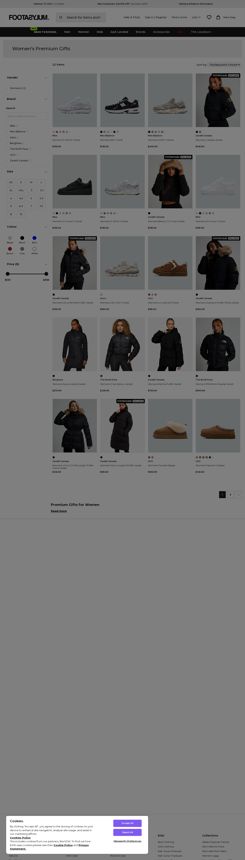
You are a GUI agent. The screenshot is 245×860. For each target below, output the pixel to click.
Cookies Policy (20, 837)
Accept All (127, 823)
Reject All (127, 832)
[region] (77, 835)
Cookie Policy (63, 845)
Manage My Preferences (127, 841)
